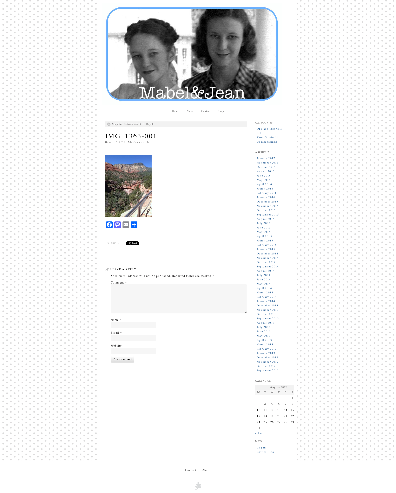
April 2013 (264, 340)
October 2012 (266, 366)
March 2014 (265, 292)
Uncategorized (267, 142)
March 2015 (265, 240)
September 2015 (268, 214)
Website (116, 345)
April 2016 (264, 184)
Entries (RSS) (266, 452)
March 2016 (265, 188)
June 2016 (264, 175)
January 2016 (266, 197)
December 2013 (267, 305)
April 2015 (264, 236)
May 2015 (264, 232)
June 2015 (264, 227)
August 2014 (266, 271)
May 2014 (264, 284)
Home (175, 111)
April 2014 (264, 288)
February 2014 (267, 297)
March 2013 (265, 344)
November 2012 (268, 362)
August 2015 (266, 219)
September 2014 (268, 266)
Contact (205, 111)
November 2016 (268, 162)
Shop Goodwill (267, 137)
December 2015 (267, 201)
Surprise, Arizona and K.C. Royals (133, 124)
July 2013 (264, 327)
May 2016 (264, 180)
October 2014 (266, 262)
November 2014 (268, 258)
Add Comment (136, 142)
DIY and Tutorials (269, 129)
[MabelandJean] (198, 54)
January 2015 (266, 249)
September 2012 (268, 370)
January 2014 (266, 301)
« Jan (259, 433)
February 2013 (267, 349)
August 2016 (266, 171)
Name (116, 320)
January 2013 (266, 353)
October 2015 (266, 210)
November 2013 (268, 310)
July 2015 (264, 223)
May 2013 (264, 336)
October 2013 (266, 314)
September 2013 (268, 318)
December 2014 (267, 253)
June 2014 (264, 279)
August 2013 (266, 323)
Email (116, 332)
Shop (221, 111)
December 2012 (267, 357)
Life (260, 133)
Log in (261, 447)
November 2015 (268, 206)
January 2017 (266, 158)
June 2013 (264, 331)
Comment (119, 282)
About (190, 111)
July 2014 (264, 275)
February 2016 (267, 193)
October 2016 (266, 167)
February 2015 (267, 245)
